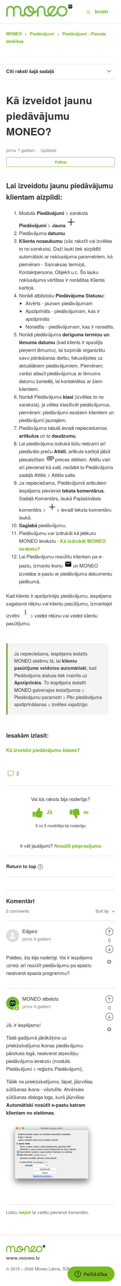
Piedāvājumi (42, 34)
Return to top (21, 866)
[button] (88, 11)
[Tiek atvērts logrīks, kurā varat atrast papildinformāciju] (91, 1275)
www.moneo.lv (23, 1257)
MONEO (14, 34)
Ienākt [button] (101, 11)
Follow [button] (60, 162)
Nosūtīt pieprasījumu (77, 845)
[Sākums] (39, 14)
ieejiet (25, 1212)
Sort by (103, 911)
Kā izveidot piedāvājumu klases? (43, 750)
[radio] (42, 812)
